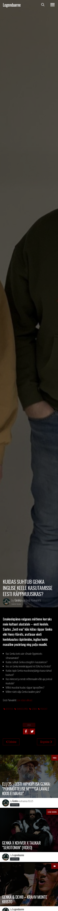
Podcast (43, 708)
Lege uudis (52, 811)
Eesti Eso (9, 708)
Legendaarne (12, 5)
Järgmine (45, 742)
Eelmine (12, 742)
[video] (54, 866)
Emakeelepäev (22, 708)
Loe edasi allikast (24, 700)
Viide (55, 757)
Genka (34, 708)
